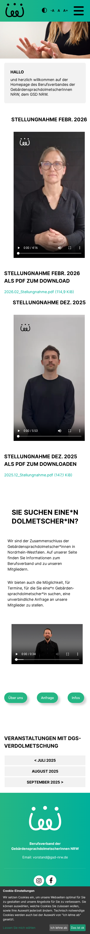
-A (52, 11)
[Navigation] (79, 11)
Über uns (15, 698)
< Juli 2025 (45, 760)
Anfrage (47, 698)
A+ (65, 11)
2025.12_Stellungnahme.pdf (38, 475)
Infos (76, 698)
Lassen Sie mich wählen (19, 927)
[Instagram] (39, 880)
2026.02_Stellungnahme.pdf (39, 292)
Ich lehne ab (58, 927)
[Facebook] (51, 880)
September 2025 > (45, 782)
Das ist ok (77, 927)
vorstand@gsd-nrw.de (50, 857)
